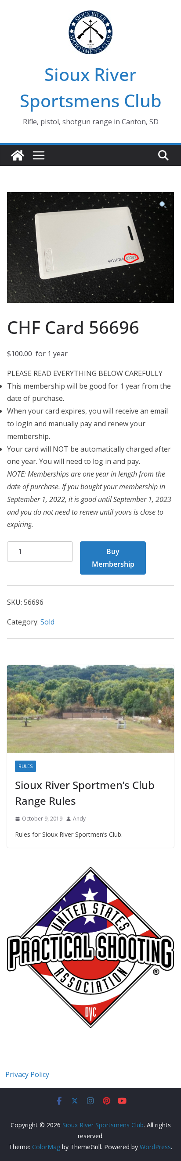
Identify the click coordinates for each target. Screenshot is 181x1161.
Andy (79, 818)
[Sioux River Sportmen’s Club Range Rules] (90, 709)
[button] (163, 205)
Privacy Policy (27, 1074)
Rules (25, 766)
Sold (47, 622)
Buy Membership (113, 558)
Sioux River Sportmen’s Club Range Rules (85, 793)
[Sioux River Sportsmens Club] (17, 155)
